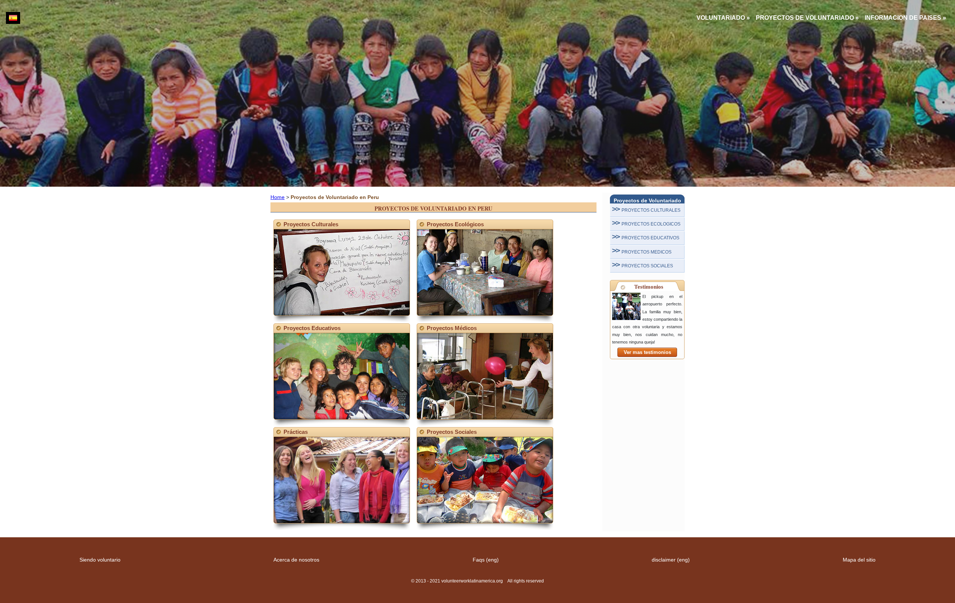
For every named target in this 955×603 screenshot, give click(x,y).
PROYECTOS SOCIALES (647, 265)
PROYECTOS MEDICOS (646, 252)
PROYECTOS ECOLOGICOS (650, 224)
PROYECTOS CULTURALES (650, 210)
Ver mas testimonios (647, 352)
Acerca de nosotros (296, 560)
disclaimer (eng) (671, 560)
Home (277, 197)
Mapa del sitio (859, 560)
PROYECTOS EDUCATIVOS (650, 237)
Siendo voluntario (99, 560)
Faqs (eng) (486, 560)
